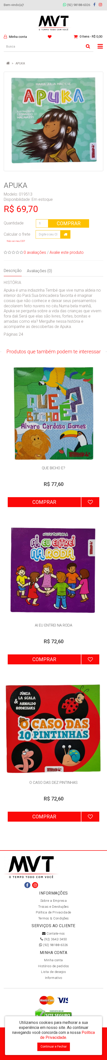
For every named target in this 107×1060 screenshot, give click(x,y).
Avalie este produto (67, 252)
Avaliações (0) (39, 270)
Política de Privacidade (53, 912)
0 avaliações (35, 252)
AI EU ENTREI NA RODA (53, 625)
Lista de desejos (53, 972)
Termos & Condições (53, 918)
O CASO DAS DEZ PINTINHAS (53, 782)
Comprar (69, 223)
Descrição (13, 270)
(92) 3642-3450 (55, 939)
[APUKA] (53, 121)
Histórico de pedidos (53, 966)
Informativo (53, 978)
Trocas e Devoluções (53, 906)
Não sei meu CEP (16, 241)
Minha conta (53, 960)
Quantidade (14, 223)
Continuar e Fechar (54, 1046)
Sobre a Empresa (53, 900)
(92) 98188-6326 (78, 5)
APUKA (20, 63)
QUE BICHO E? (53, 468)
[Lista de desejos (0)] (50, 36)
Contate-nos (55, 933)
